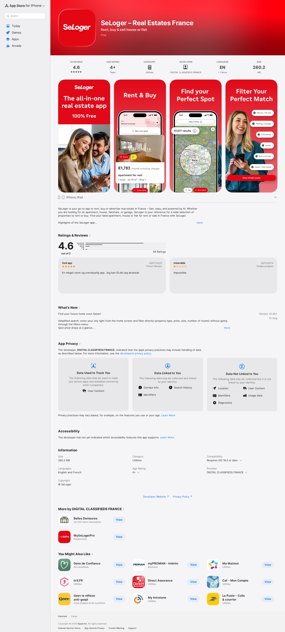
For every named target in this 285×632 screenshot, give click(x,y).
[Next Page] (281, 136)
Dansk (74, 616)
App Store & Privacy (94, 628)
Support (132, 628)
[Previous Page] (54, 136)
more (200, 222)
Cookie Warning (116, 628)
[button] (25, 26)
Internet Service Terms (69, 628)
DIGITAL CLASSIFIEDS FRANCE (225, 472)
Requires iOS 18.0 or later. (222, 460)
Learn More (168, 415)
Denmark (62, 616)
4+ (134, 472)
